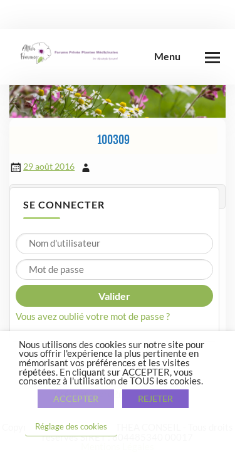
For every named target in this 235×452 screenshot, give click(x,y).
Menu (167, 56)
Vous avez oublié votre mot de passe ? (93, 316)
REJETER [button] (155, 398)
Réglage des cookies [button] (71, 426)
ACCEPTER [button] (75, 398)
